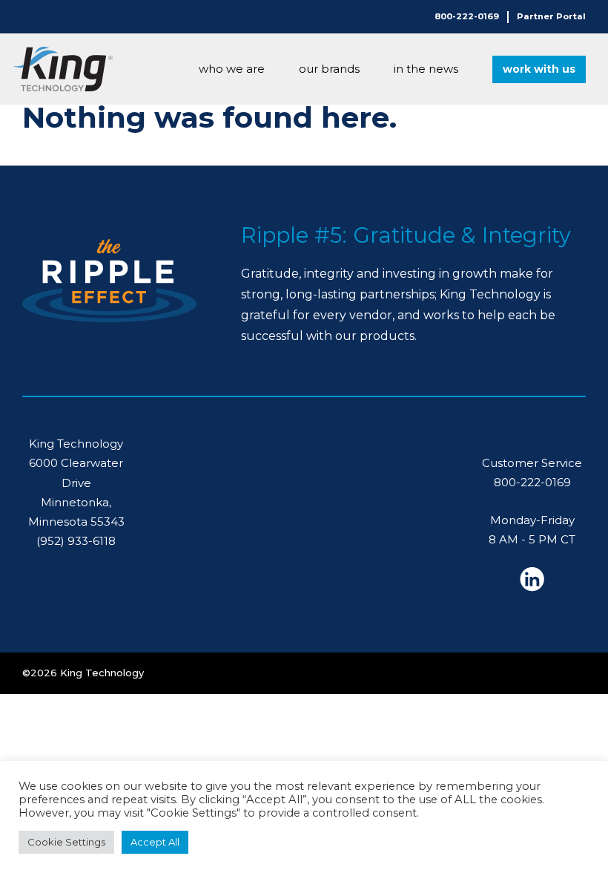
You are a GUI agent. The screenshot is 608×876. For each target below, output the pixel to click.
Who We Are (232, 69)
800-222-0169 (466, 16)
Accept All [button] (154, 842)
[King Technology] (63, 69)
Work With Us (539, 69)
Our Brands (329, 69)
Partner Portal (551, 16)
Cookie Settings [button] (66, 842)
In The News (426, 69)
